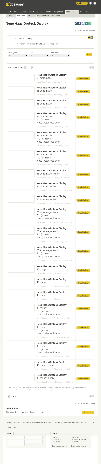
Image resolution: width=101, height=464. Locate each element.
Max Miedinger (48, 44)
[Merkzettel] (95, 3)
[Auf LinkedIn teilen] (86, 23)
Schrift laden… (83, 78)
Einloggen (88, 412)
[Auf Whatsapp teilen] (89, 23)
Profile (17, 12)
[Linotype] (15, 444)
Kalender (10, 16)
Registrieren (81, 3)
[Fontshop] (33, 437)
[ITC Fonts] (15, 437)
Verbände (56, 16)
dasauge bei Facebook (60, 446)
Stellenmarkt (28, 12)
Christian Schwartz (34, 44)
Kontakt (55, 437)
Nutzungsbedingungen (79, 439)
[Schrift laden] (21, 77)
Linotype (30, 38)
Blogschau (58, 12)
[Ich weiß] (93, 422)
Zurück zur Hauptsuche (85, 30)
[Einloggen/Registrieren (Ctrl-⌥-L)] (90, 3)
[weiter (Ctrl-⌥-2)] (93, 67)
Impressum (75, 437)
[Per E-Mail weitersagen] (93, 23)
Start (9, 12)
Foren (48, 12)
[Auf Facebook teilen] (79, 23)
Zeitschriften (43, 16)
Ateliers (40, 12)
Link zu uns (56, 442)
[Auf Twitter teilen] (83, 23)
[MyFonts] (33, 441)
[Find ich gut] (89, 37)
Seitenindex (75, 442)
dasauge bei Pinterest (79, 446)
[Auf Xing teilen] (76, 23)
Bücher (31, 16)
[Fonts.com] (15, 441)
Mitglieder (84, 12)
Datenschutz (12, 427)
